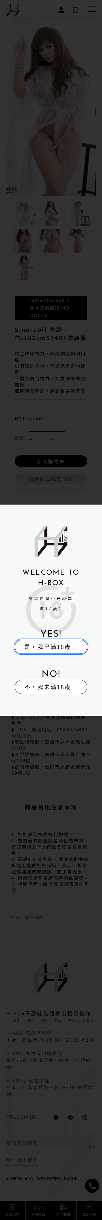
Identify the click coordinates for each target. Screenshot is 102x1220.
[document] (51, 610)
